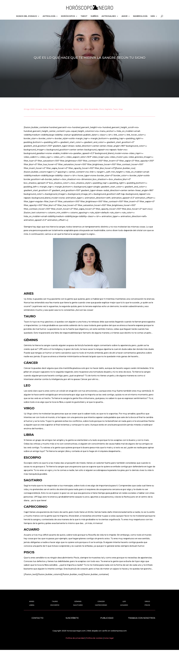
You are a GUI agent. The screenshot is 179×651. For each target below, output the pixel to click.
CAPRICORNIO (101, 605)
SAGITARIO (78, 605)
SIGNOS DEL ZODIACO (26, 16)
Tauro (115, 109)
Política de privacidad (75, 638)
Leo (81, 109)
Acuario (39, 109)
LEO (124, 601)
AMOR (124, 16)
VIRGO (147, 601)
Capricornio (59, 109)
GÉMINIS (77, 601)
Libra (86, 109)
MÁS (153, 16)
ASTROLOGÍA (49, 16)
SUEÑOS (94, 16)
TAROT (84, 16)
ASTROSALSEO (109, 16)
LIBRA (31, 605)
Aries (45, 109)
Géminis (76, 109)
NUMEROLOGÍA (140, 16)
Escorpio (68, 109)
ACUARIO (124, 605)
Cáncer (51, 109)
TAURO (55, 601)
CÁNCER (101, 601)
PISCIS (147, 605)
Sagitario (108, 109)
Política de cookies (94, 638)
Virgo (121, 109)
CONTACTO (37, 618)
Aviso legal (108, 638)
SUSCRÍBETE (72, 618)
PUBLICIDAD (106, 618)
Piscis (101, 109)
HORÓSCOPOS (68, 16)
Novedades (93, 109)
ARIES (31, 601)
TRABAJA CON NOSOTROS (141, 618)
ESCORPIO (54, 605)
